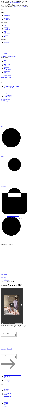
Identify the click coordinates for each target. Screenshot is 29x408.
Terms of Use (7, 379)
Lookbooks (6, 18)
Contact (5, 406)
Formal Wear (7, 19)
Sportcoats (6, 27)
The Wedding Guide (8, 87)
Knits (5, 32)
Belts (5, 36)
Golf (5, 72)
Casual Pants (7, 33)
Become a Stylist (4, 101)
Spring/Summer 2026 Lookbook (8, 56)
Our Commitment (8, 95)
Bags (5, 50)
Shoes (5, 43)
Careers (5, 394)
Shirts (5, 31)
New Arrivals (7, 15)
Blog (5, 85)
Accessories (6, 42)
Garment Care (7, 376)
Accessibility (7, 381)
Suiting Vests (7, 29)
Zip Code (4, 355)
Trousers (6, 28)
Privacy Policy (7, 380)
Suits (5, 25)
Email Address (5, 333)
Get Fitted (3, 100)
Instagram (6, 402)
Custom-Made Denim (6, 77)
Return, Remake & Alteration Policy (12, 375)
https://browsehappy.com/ (16, 2)
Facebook (6, 403)
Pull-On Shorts (7, 69)
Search (2, 244)
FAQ (5, 377)
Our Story (6, 93)
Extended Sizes (7, 75)
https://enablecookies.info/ (20, 6)
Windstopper (7, 71)
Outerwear (6, 35)
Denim (5, 65)
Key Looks (6, 16)
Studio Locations (8, 96)
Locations (6, 390)
